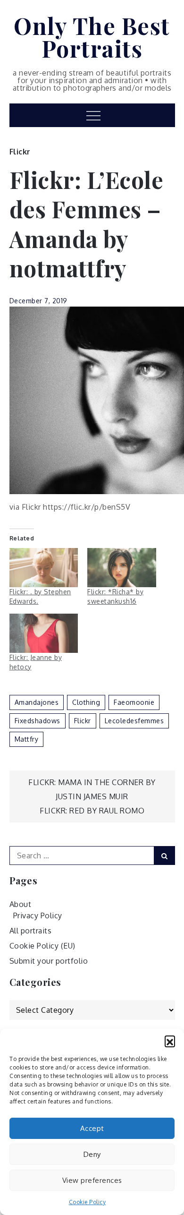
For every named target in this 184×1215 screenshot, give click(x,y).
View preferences (92, 1180)
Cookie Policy (87, 1202)
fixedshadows (37, 721)
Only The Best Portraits (92, 36)
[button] (170, 1040)
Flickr (20, 151)
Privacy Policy (37, 915)
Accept (92, 1128)
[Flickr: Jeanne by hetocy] (43, 633)
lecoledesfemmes (134, 721)
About (20, 904)
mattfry (27, 739)
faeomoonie (134, 702)
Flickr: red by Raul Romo (92, 810)
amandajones (37, 702)
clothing (86, 702)
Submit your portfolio (48, 961)
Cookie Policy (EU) (42, 945)
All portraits (30, 930)
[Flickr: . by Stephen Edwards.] (43, 567)
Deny (92, 1154)
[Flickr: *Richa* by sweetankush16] (121, 567)
